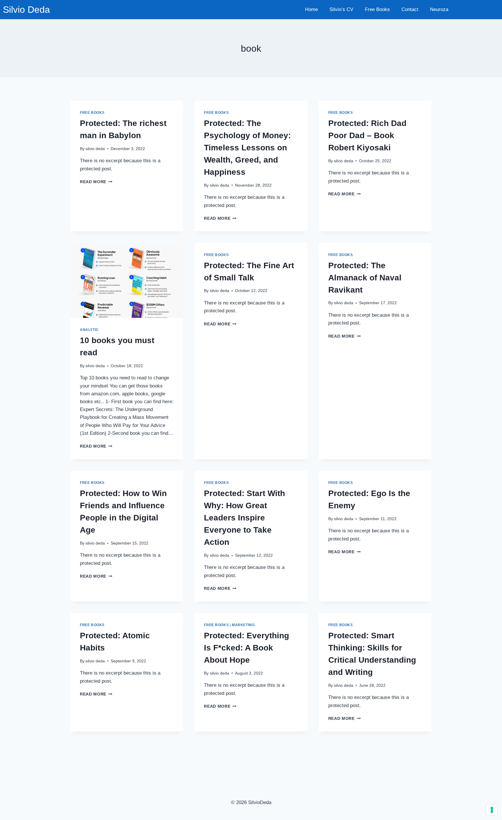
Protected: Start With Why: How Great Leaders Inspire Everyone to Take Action (244, 518)
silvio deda (95, 149)
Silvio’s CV (341, 9)
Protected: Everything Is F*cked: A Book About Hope (246, 647)
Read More (96, 182)
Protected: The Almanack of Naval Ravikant (364, 277)
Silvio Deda (26, 9)
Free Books (377, 9)
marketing (243, 625)
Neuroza (439, 9)
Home (311, 9)
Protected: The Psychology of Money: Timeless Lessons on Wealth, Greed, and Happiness (247, 147)
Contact (409, 9)
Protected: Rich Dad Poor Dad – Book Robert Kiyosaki (367, 135)
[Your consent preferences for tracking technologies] (491, 809)
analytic (89, 330)
